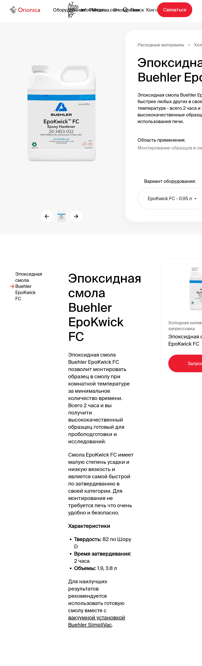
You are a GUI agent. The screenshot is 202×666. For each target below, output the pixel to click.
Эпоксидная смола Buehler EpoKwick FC (28, 286)
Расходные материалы (161, 44)
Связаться (174, 9)
